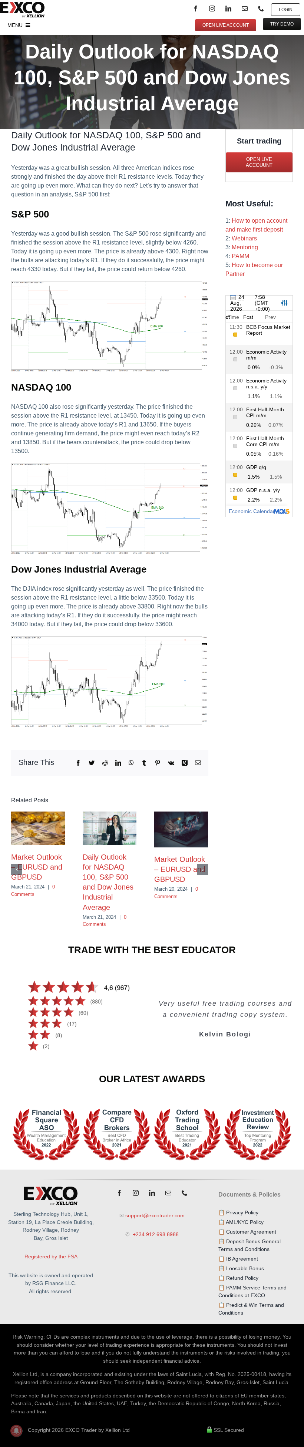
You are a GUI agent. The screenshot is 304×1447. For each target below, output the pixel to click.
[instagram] (212, 8)
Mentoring (245, 247)
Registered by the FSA (50, 1256)
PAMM (240, 256)
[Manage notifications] (16, 1431)
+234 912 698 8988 (155, 1234)
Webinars (244, 238)
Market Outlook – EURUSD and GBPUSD (36, 867)
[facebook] (195, 8)
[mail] (244, 8)
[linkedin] (228, 8)
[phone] (261, 8)
